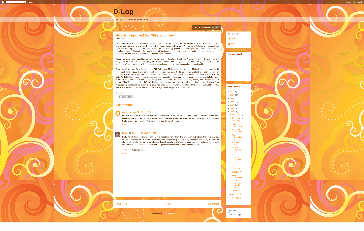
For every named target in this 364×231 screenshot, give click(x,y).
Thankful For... (235, 143)
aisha (124, 112)
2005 (232, 112)
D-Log (123, 12)
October (235, 195)
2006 (232, 108)
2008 (232, 102)
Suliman (234, 44)
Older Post (213, 204)
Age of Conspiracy (237, 137)
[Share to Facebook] (128, 96)
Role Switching (237, 177)
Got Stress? (236, 172)
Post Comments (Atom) (173, 213)
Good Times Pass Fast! (237, 125)
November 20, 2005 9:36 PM (144, 133)
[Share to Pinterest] (131, 96)
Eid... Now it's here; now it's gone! (236, 184)
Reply (124, 125)
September (236, 198)
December (236, 115)
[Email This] (120, 96)
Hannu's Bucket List (138, 19)
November (236, 118)
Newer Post (121, 204)
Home (168, 204)
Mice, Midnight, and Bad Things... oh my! (145, 35)
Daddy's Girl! (237, 190)
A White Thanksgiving (237, 150)
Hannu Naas (232, 210)
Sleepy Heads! (236, 168)
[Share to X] (125, 96)
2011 (232, 92)
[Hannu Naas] (229, 213)
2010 (232, 95)
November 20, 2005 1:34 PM (139, 112)
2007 (232, 105)
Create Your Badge (234, 215)
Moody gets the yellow (237, 131)
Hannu (125, 133)
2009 (232, 98)
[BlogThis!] (123, 96)
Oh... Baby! (236, 121)
